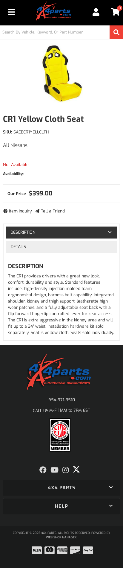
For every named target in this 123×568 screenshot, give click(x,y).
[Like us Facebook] (43, 470)
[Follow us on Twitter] (76, 469)
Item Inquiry (20, 211)
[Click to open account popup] (96, 12)
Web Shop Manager (61, 537)
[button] (61, 32)
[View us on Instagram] (65, 470)
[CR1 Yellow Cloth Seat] (61, 73)
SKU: (7, 132)
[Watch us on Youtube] (54, 470)
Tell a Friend (53, 211)
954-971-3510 (61, 400)
